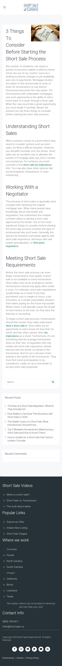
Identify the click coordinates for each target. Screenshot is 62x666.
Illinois (10, 584)
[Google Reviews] (47, 649)
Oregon (11, 572)
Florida (10, 555)
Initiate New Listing (17, 527)
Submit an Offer (15, 521)
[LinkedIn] (27, 649)
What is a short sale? (18, 494)
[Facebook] (14, 649)
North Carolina (14, 561)
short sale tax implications (37, 164)
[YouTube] (41, 649)
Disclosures (8, 658)
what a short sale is (16, 325)
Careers (20, 658)
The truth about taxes (19, 506)
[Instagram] (21, 649)
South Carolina (15, 567)
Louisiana (12, 590)
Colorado (12, 549)
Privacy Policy (32, 658)
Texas (10, 596)
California (12, 578)
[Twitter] (34, 649)
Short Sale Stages (17, 533)
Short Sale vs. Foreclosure (21, 500)
